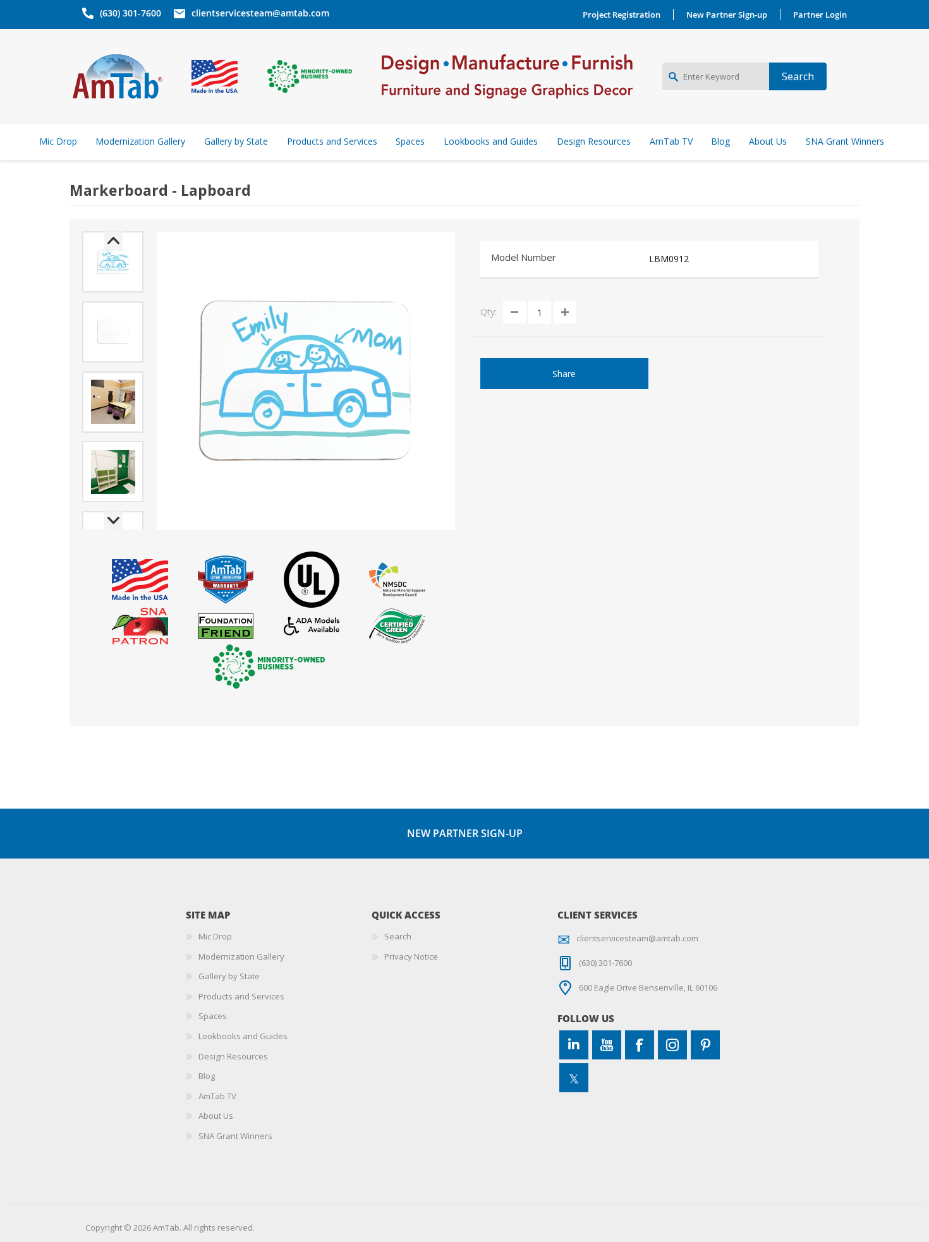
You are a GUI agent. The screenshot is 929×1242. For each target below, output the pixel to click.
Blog (206, 1076)
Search (397, 936)
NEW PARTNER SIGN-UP (465, 833)
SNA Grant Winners (235, 1136)
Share (564, 374)
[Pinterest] (705, 1044)
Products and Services (241, 996)
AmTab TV (217, 1096)
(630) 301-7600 (130, 13)
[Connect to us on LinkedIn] (573, 1044)
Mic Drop (215, 936)
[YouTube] (606, 1044)
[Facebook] (639, 1044)
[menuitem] (279, 937)
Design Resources (233, 1056)
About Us (215, 1115)
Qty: (488, 312)
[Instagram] (672, 1044)
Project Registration (621, 14)
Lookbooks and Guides (243, 1036)
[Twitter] (573, 1077)
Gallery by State (229, 976)
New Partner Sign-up (726, 14)
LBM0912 (669, 259)
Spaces (212, 1016)
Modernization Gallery (241, 956)
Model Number (523, 257)
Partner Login (820, 14)
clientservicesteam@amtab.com (260, 13)
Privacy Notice (411, 956)
